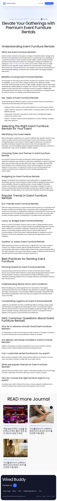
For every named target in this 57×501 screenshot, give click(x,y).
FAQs (19, 491)
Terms (48, 496)
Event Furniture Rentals (16, 64)
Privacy (44, 496)
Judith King (45, 19)
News (14, 491)
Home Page (6, 491)
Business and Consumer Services (19, 19)
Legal (53, 496)
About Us (39, 496)
